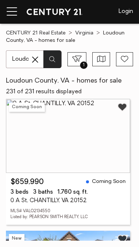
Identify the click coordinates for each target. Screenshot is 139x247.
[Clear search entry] (35, 59)
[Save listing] (122, 107)
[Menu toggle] (12, 12)
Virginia (84, 33)
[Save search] (124, 59)
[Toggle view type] (101, 59)
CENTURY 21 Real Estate (36, 33)
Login (126, 11)
